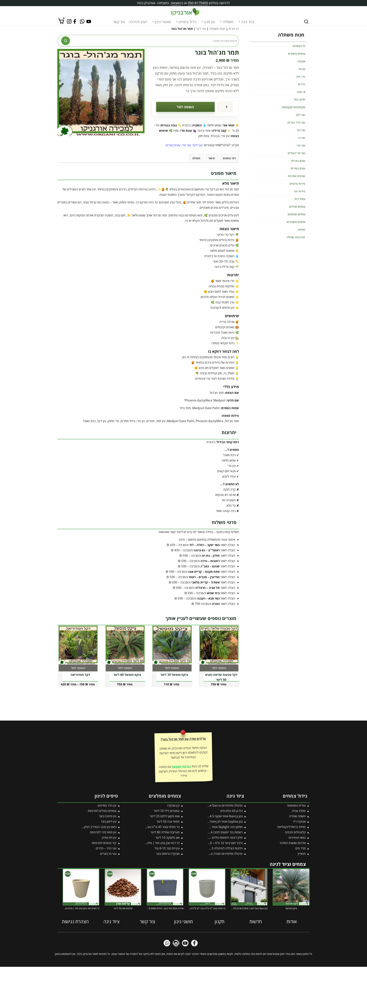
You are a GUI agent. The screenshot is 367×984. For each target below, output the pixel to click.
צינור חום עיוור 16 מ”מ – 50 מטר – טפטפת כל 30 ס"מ (209, 843)
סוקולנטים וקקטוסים (293, 107)
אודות (292, 921)
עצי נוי (301, 138)
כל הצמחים (299, 46)
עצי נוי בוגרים (108, 854)
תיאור (211, 158)
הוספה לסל (185, 107)
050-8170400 (198, 3)
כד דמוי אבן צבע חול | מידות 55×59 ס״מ (154, 843)
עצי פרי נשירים (296, 153)
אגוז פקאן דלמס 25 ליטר (164, 816)
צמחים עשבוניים (296, 222)
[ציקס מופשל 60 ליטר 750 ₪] (125, 645)
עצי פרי (186, 145)
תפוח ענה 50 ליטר (168, 821)
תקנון (219, 921)
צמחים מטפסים (296, 214)
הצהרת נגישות (75, 921)
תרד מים (300, 848)
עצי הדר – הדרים (106, 848)
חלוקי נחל (299, 99)
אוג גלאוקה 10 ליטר (167, 837)
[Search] (306, 21)
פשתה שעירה (297, 816)
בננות (302, 69)
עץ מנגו (209, 21)
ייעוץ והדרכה (138, 21)
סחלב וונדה (299, 811)
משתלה (228, 21)
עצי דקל (201, 29)
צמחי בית (300, 199)
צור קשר (119, 21)
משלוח (196, 158)
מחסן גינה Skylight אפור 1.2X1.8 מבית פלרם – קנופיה (209, 827)
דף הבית (234, 29)
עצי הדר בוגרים (296, 122)
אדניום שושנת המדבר (292, 843)
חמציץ (302, 854)
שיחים (301, 229)
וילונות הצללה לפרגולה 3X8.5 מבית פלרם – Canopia (209, 848)
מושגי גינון (183, 921)
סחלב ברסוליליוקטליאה (291, 827)
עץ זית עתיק (109, 837)
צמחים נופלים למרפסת (102, 811)
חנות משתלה (217, 29)
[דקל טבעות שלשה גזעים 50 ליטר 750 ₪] (219, 645)
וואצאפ (176, 3)
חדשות (255, 921)
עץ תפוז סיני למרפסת (103, 832)
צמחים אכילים (297, 206)
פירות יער (299, 191)
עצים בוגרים (173, 145)
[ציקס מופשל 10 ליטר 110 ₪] (172, 645)
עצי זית (301, 130)
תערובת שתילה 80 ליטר (164, 832)
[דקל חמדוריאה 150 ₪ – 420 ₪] (78, 645)
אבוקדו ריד (299, 821)
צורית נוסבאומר (296, 805)
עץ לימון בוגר (108, 821)
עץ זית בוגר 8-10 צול (167, 848)
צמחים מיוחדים (296, 53)
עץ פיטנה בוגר (107, 816)
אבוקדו (301, 61)
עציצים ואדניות (296, 176)
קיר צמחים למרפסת (104, 843)
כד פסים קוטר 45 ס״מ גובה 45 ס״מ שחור (153, 827)
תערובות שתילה (296, 237)
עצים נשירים (298, 168)
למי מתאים (229, 158)
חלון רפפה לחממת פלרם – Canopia (220, 837)
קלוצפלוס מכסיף (295, 832)
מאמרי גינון (163, 21)
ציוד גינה (247, 21)
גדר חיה (300, 76)
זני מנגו (301, 92)
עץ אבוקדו (173, 805)
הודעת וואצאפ (181, 766)
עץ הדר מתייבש (107, 805)
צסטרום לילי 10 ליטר (166, 811)
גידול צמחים (187, 21)
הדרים (301, 84)
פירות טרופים (297, 183)
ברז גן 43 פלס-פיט (231, 811)
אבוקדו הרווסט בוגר (167, 854)
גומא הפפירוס (297, 837)
